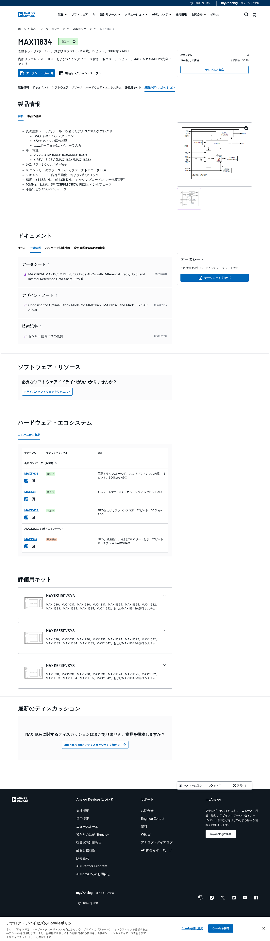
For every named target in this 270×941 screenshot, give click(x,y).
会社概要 (82, 811)
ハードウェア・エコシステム (104, 87)
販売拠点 (82, 858)
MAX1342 (30, 539)
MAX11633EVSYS (60, 665)
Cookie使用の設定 (192, 928)
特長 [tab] (21, 116)
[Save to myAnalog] (33, 481)
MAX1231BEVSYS (60, 595)
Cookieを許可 (220, 928)
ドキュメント (40, 87)
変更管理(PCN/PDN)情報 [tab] (90, 247)
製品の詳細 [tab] (34, 116)
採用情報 (82, 819)
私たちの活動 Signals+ (92, 834)
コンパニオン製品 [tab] (29, 434)
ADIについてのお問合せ (93, 874)
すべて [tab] (22, 247)
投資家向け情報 (87, 842)
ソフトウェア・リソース (67, 87)
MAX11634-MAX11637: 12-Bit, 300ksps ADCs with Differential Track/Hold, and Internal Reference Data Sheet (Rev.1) (86, 276)
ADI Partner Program (91, 866)
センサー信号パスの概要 (45, 336)
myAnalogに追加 (193, 785)
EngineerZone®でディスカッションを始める (92, 744)
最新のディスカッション (159, 87)
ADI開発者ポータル (154, 850)
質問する (242, 785)
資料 (144, 826)
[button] (68, 29)
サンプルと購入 (214, 69)
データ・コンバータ (52, 28)
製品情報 (23, 87)
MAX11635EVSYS (60, 630)
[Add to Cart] (26, 481)
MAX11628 (31, 510)
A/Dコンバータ (82, 28)
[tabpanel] (95, 160)
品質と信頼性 (85, 850)
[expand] (164, 595)
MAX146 (30, 492)
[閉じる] (263, 928)
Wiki (144, 834)
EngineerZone (151, 819)
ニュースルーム (87, 826)
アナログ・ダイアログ (157, 842)
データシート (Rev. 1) (39, 73)
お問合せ (147, 811)
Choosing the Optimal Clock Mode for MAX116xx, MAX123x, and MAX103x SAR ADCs (87, 307)
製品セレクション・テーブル (83, 73)
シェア (217, 785)
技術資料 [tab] (35, 247)
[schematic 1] (189, 198)
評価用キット (133, 87)
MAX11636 (31, 473)
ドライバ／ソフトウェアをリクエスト (47, 391)
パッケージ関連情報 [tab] (57, 247)
